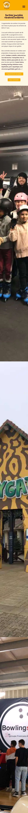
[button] (24, 6)
